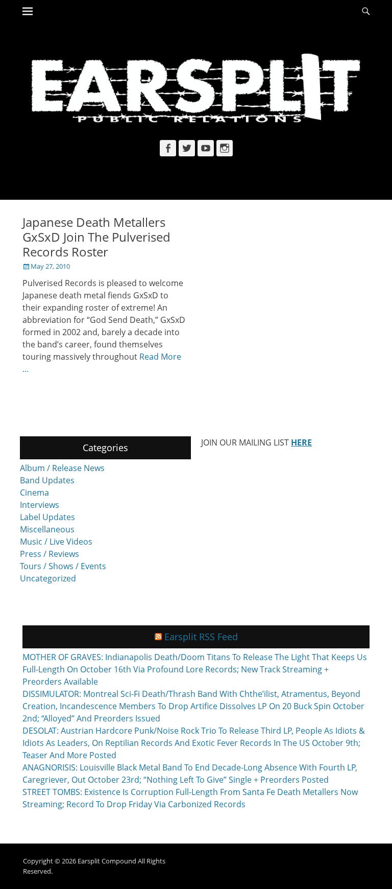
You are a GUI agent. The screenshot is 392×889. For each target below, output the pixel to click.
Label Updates (47, 517)
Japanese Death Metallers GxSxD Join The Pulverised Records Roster (96, 237)
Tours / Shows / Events (63, 566)
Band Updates (47, 480)
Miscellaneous (47, 529)
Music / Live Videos (56, 541)
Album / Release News (62, 468)
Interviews (39, 504)
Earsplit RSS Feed (201, 636)
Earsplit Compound (107, 860)
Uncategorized (48, 578)
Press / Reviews (49, 553)
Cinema (34, 492)
